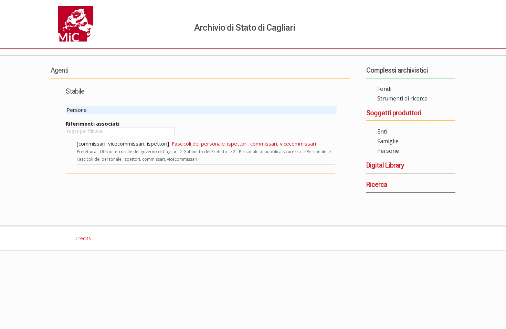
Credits (82, 238)
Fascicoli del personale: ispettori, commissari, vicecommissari (244, 143)
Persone (388, 151)
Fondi (384, 89)
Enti (382, 131)
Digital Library (385, 165)
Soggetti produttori (393, 113)
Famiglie (388, 141)
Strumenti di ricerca (402, 98)
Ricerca (376, 184)
